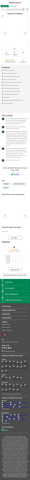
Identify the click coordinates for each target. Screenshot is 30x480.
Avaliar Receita (15, 270)
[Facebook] (6, 348)
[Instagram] (2, 348)
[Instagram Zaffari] (18, 174)
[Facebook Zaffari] (15, 174)
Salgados (6, 183)
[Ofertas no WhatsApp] (4, 338)
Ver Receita (5, 231)
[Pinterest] (10, 348)
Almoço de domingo (19, 183)
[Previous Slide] (5, 32)
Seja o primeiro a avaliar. (10, 62)
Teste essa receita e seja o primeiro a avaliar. (15, 275)
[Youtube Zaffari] (11, 174)
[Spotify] (8, 348)
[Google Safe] (5, 429)
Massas (6, 187)
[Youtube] (4, 348)
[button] (14, 48)
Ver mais (14, 238)
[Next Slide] (24, 32)
